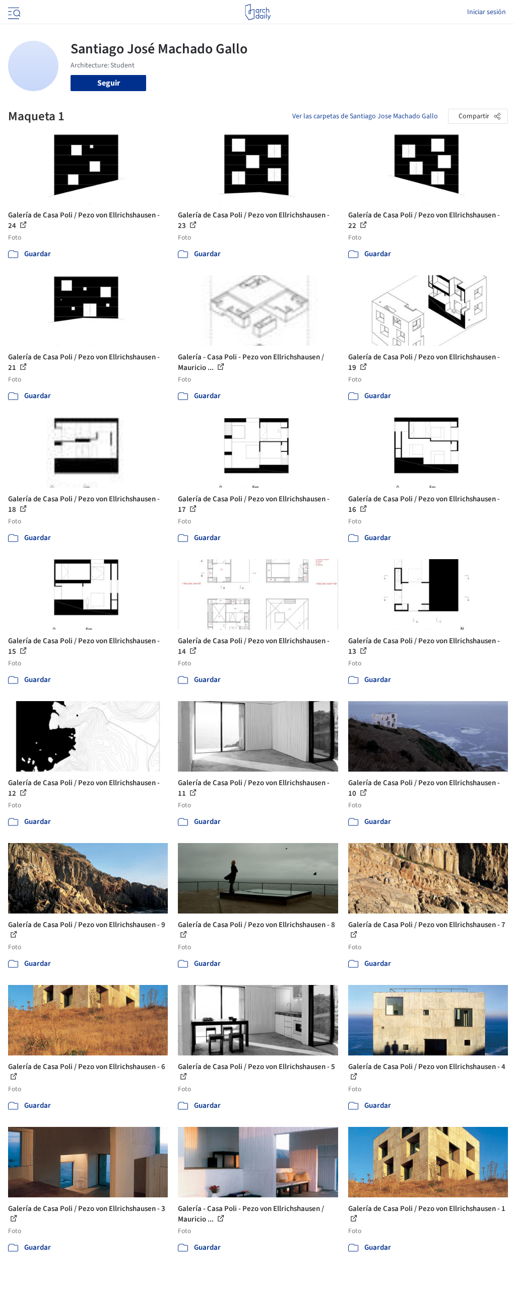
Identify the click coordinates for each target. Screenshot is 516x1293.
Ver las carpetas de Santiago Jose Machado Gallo (365, 116)
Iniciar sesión (486, 12)
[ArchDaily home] (258, 12)
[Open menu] (13, 12)
